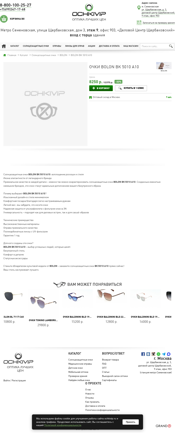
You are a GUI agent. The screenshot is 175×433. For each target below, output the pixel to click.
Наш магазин (130, 46)
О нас (88, 389)
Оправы (57, 46)
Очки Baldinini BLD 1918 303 (124, 316)
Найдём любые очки (79, 380)
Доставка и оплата (109, 46)
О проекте (93, 383)
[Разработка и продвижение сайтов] (163, 426)
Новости (89, 393)
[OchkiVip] (89, 9)
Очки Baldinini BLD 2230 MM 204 (92, 316)
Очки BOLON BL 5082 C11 (155, 316)
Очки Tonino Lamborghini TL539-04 (26, 320)
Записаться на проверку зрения (159, 22)
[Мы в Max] (169, 354)
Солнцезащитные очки (36, 46)
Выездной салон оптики (115, 375)
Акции (91, 46)
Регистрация (19, 380)
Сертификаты (109, 380)
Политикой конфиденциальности (62, 425)
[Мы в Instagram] (153, 354)
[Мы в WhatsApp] (158, 354)
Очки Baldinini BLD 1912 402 (56, 316)
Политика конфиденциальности (102, 409)
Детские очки (75, 367)
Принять (130, 422)
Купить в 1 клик (134, 87)
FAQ (104, 363)
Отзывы (89, 397)
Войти (6, 380)
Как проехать (92, 401)
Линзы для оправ (74, 46)
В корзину (103, 88)
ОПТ (104, 367)
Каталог (14, 46)
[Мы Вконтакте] (148, 354)
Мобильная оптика (78, 371)
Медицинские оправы (80, 363)
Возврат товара (110, 359)
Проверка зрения (77, 375)
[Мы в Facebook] (143, 354)
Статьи (105, 371)
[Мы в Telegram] (163, 354)
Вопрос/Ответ (113, 353)
